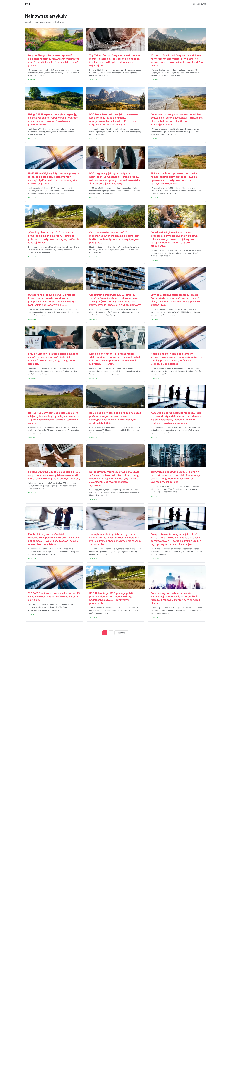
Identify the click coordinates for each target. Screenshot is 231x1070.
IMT (27, 4)
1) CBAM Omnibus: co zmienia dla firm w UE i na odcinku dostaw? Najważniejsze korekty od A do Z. (54, 596)
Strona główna (199, 4)
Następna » (121, 632)
